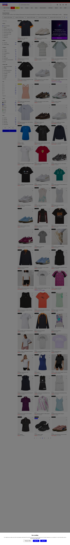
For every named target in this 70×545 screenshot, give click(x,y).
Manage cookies (28, 540)
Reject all (36, 540)
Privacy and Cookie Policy (35, 538)
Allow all (43, 540)
